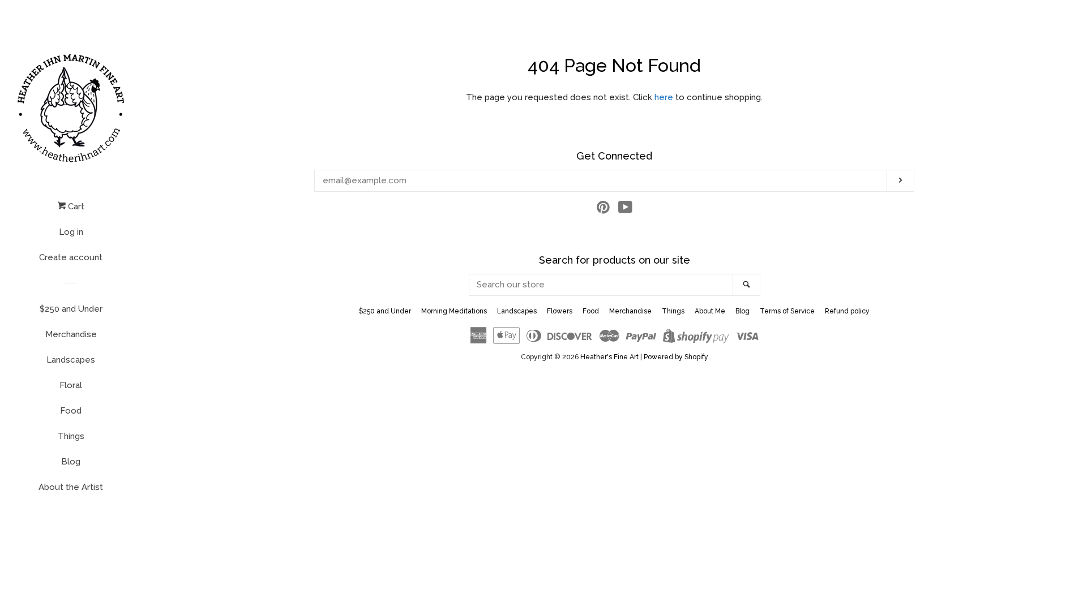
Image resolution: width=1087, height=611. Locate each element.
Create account (70, 257)
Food (71, 411)
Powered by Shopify (676, 357)
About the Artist (70, 487)
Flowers (559, 311)
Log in (71, 232)
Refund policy (847, 311)
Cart (75, 206)
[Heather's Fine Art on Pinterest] (603, 210)
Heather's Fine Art (609, 357)
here (663, 97)
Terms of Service (787, 311)
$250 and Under (71, 309)
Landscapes (70, 360)
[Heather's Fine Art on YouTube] (625, 210)
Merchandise (71, 334)
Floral (70, 385)
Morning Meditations (454, 311)
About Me (710, 311)
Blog (70, 462)
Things (71, 436)
